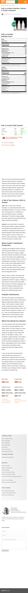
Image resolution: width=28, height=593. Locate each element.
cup (6, 402)
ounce (5, 400)
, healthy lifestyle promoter (12, 14)
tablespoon (8, 400)
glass (25, 400)
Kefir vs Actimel (12, 5)
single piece (21, 400)
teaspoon (3, 402)
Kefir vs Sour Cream (6, 449)
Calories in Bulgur (5, 469)
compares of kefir (8, 451)
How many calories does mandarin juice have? (12, 476)
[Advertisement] (14, 109)
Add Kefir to (9, 142)
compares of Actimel (9, 457)
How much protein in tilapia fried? (9, 482)
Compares (6, 5)
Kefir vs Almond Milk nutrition (8, 490)
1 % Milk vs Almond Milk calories (9, 492)
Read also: (14, 138)
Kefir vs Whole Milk (6, 440)
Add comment (5, 550)
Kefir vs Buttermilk (6, 442)
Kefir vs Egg (4, 447)
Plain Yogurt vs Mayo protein (8, 494)
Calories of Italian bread (7, 467)
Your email (4, 535)
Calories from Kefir (6, 465)
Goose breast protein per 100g (8, 474)
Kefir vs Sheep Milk (6, 445)
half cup (8, 402)
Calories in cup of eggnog (7, 480)
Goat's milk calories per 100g (8, 472)
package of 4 (17, 402)
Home (2, 5)
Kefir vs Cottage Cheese (7, 438)
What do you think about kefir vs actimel (9, 539)
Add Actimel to (9, 145)
